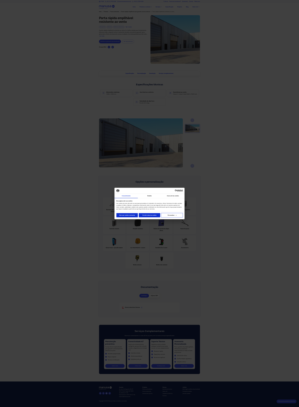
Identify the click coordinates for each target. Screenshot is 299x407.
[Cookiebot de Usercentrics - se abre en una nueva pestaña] (176, 191)
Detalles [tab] (149, 195)
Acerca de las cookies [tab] (173, 195)
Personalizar (171, 215)
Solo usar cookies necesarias (127, 215)
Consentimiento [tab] (126, 195)
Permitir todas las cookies (149, 215)
